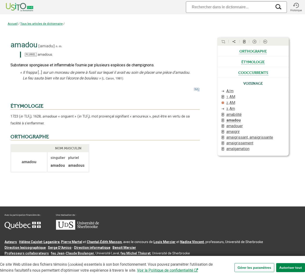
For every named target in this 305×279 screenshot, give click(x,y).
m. (60, 46)
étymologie (253, 61)
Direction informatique (92, 248)
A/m (230, 91)
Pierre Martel (71, 242)
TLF (25, 116)
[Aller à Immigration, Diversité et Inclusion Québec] (23, 228)
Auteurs (11, 242)
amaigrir (233, 131)
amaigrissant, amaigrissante (249, 137)
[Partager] (234, 42)
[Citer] (223, 42)
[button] (296, 7)
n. (57, 46)
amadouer (234, 126)
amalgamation (237, 149)
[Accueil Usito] (14, 7)
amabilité (234, 114)
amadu (46, 46)
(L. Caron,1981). (113, 78)
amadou (233, 120)
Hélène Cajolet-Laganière (39, 242)
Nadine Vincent (192, 242)
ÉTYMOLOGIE (26, 106)
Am (230, 108)
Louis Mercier (164, 242)
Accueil (13, 23)
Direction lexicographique (25, 248)
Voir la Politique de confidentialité (165, 270)
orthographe (253, 51)
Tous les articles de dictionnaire (41, 23)
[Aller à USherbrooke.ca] (77, 228)
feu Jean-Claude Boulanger (72, 253)
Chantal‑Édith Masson (104, 242)
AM (230, 96)
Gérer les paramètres (254, 267)
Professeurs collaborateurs (27, 253)
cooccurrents (253, 72)
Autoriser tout (290, 267)
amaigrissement (239, 143)
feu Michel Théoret (136, 253)
